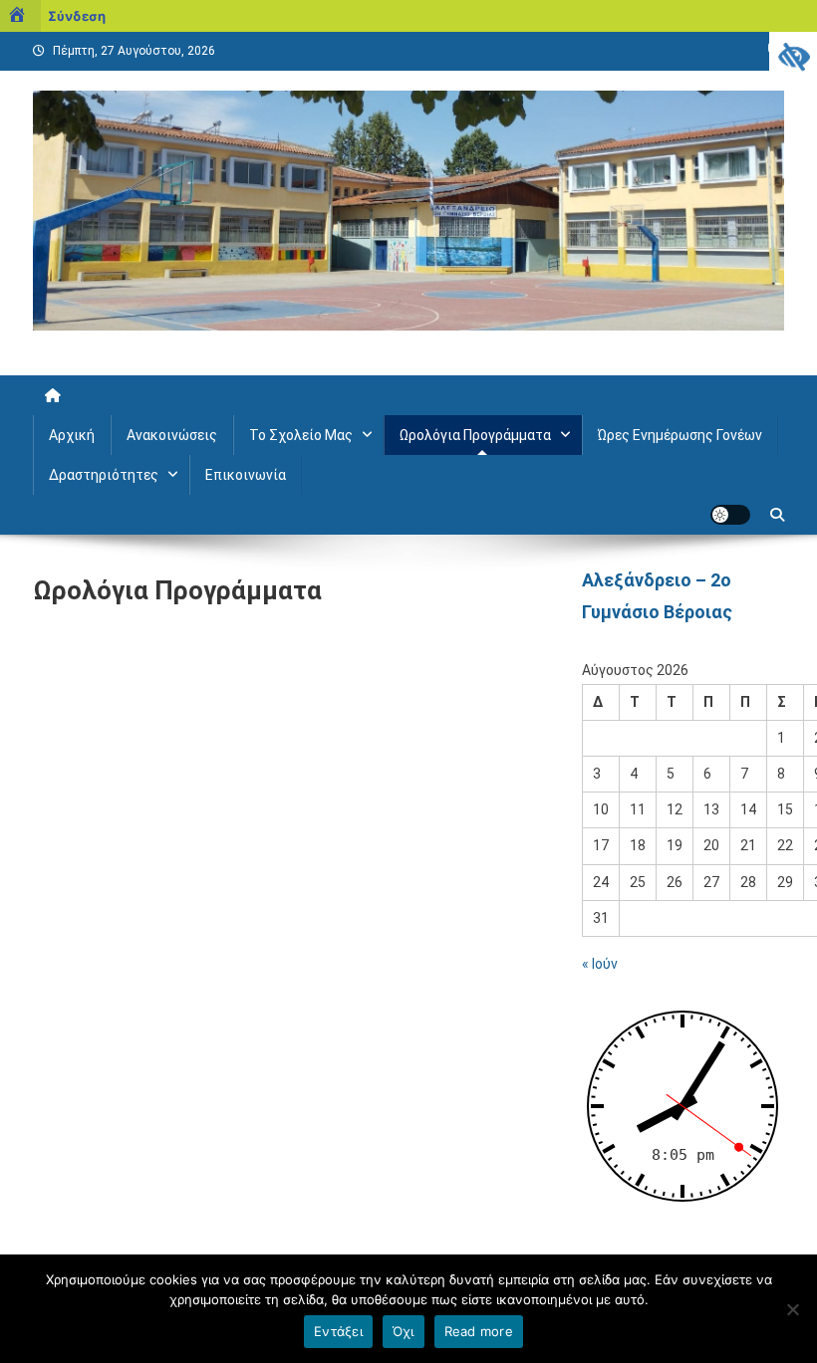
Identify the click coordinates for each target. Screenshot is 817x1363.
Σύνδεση (77, 16)
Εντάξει (338, 1331)
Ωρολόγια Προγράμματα (475, 435)
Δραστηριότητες (103, 475)
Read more (478, 1331)
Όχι (403, 1331)
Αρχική (72, 435)
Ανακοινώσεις (172, 435)
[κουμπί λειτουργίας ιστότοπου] (730, 515)
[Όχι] (792, 1309)
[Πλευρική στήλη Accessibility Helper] (793, 56)
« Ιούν (600, 964)
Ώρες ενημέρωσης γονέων (680, 435)
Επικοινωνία (245, 475)
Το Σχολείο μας (301, 435)
